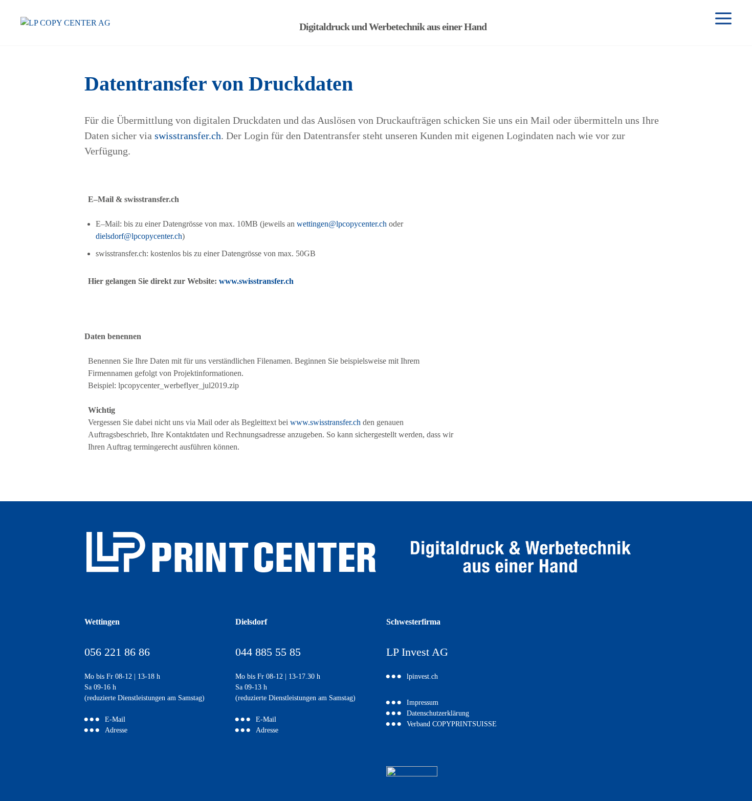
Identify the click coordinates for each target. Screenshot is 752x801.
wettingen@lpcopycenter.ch (342, 223)
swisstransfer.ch (187, 135)
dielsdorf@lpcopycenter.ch (139, 236)
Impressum (422, 703)
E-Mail (115, 720)
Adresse (116, 730)
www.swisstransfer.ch (256, 281)
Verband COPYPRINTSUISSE (452, 724)
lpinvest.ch (422, 677)
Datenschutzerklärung (438, 714)
